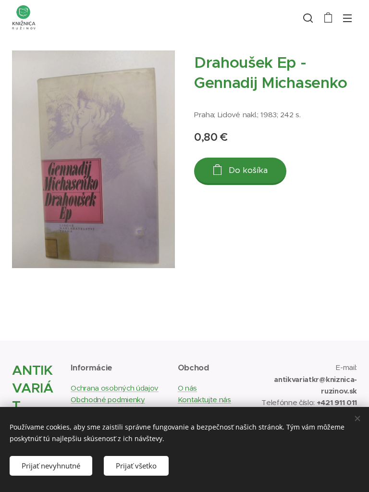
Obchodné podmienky (108, 399)
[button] (308, 18)
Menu (347, 17)
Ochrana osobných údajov (115, 388)
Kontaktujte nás (204, 399)
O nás (187, 388)
